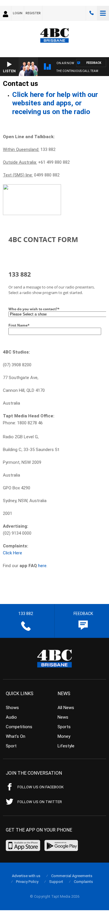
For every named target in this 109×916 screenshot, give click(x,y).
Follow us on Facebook (40, 787)
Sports (64, 726)
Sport (11, 746)
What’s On (15, 736)
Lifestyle (66, 746)
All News (66, 707)
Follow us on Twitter (39, 802)
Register (33, 13)
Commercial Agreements (71, 876)
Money (64, 736)
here (42, 565)
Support (56, 881)
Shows (12, 707)
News (63, 717)
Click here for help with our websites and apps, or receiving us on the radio (55, 103)
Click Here (12, 553)
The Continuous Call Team (77, 71)
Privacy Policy (27, 881)
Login (17, 13)
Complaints (83, 881)
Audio (11, 717)
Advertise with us (26, 876)
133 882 (91, 13)
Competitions (19, 726)
